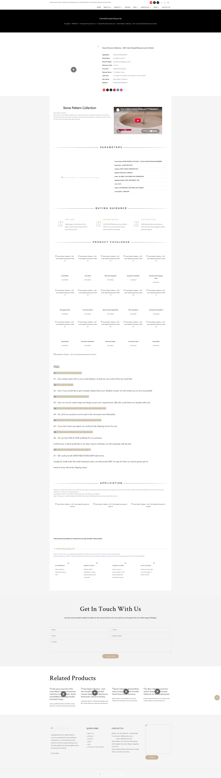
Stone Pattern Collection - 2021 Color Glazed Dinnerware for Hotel (137, 24)
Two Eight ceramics (62, 554)
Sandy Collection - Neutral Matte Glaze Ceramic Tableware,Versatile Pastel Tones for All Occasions (124, 699)
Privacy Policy (55, 753)
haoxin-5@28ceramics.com (122, 739)
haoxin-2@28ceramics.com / (124, 736)
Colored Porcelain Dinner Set (106, 24)
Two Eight (67, 24)
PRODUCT (75, 24)
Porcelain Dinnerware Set (87, 24)
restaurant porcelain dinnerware (99, 554)
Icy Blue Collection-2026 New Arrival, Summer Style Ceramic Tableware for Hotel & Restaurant (157, 699)
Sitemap (63, 748)
